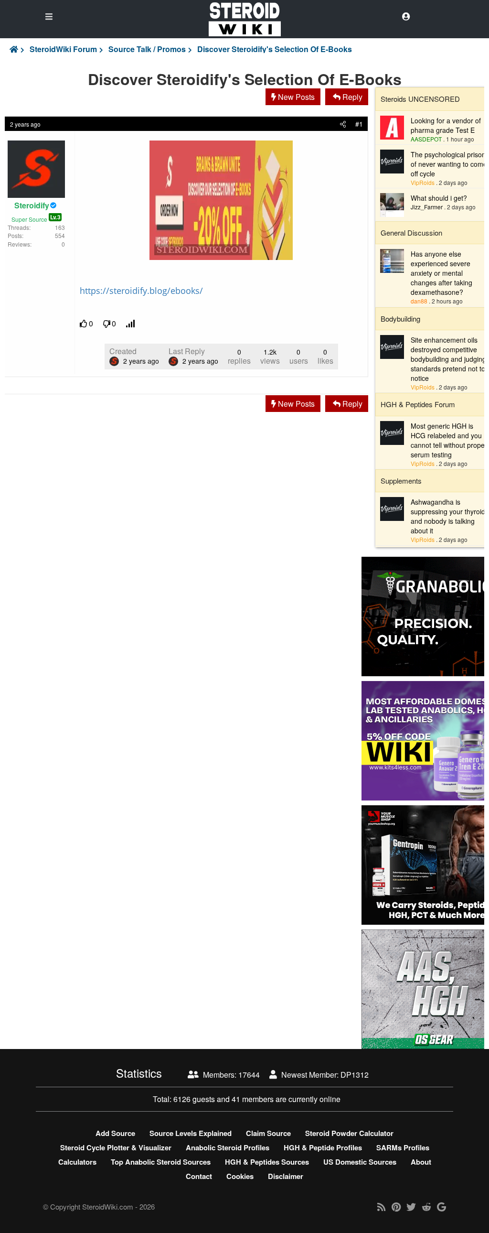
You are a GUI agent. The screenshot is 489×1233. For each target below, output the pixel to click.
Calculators (77, 1162)
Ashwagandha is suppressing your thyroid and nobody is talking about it (448, 516)
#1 (359, 124)
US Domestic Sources (359, 1162)
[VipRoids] (392, 160)
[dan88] (392, 260)
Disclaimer (285, 1176)
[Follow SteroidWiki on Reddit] (426, 1206)
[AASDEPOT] (392, 126)
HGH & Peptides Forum (418, 404)
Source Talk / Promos (147, 49)
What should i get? (439, 198)
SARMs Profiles (402, 1147)
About (421, 1162)
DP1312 (354, 1074)
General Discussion (411, 232)
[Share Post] (343, 124)
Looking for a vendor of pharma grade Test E (446, 125)
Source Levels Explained (190, 1133)
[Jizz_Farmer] (392, 204)
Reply (351, 96)
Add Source (115, 1133)
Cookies (240, 1176)
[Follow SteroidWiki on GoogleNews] (441, 1206)
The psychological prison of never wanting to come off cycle (449, 164)
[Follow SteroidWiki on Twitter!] (411, 1206)
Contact (199, 1176)
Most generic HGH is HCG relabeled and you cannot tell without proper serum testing (449, 440)
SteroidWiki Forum (63, 49)
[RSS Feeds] (381, 1206)
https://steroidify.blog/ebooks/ (141, 290)
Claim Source (268, 1133)
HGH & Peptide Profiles (323, 1147)
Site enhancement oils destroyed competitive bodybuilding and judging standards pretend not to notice (448, 359)
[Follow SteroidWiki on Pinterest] (396, 1206)
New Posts (295, 96)
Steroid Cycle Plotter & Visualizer (115, 1147)
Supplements (401, 481)
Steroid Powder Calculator (349, 1133)
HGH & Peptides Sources (267, 1162)
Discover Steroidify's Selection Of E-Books (274, 49)
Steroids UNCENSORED (420, 99)
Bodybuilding (400, 319)
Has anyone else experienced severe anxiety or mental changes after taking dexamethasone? (441, 273)
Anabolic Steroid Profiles (227, 1147)
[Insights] (131, 324)
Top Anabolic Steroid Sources (161, 1162)
